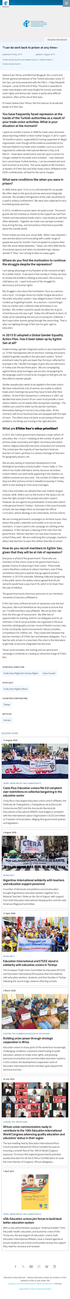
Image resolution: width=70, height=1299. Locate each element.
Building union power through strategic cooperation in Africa (35, 1030)
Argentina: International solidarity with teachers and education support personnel (35, 868)
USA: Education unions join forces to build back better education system (35, 1209)
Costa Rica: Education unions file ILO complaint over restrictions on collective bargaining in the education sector (35, 781)
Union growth (49, 673)
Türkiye (7, 704)
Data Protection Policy (41, 1288)
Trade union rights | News (16, 688)
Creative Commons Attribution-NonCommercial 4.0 (31, 1283)
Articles (7, 720)
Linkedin (54, 1267)
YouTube (31, 1267)
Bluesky (47, 1267)
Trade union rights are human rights (21, 673)
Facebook (15, 1267)
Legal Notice (24, 1288)
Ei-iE (4, 4)
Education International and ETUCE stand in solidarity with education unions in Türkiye (35, 947)
